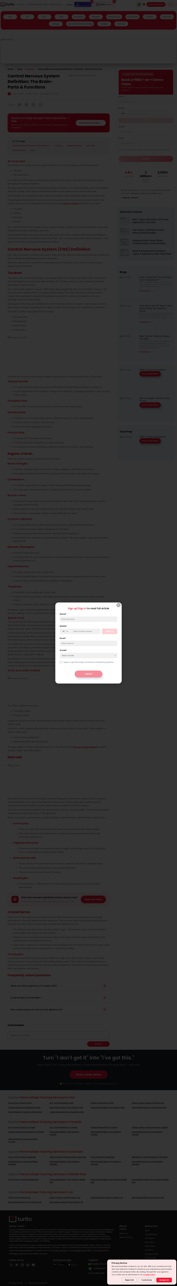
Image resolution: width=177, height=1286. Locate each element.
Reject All (129, 1280)
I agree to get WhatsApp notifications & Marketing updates (88, 662)
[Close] (118, 605)
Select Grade (68, 655)
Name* (63, 614)
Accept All (164, 1280)
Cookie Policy (149, 1274)
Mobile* (63, 626)
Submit (88, 673)
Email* (63, 638)
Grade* (63, 650)
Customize (146, 1280)
